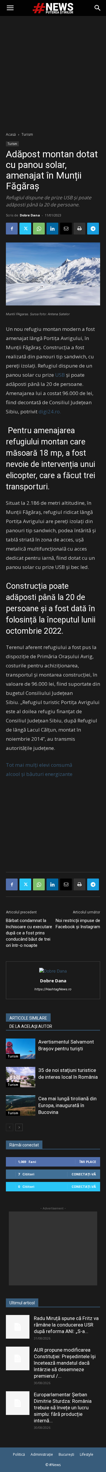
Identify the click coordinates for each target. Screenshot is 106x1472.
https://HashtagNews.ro (53, 989)
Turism (27, 134)
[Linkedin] (52, 228)
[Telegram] (93, 228)
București (66, 1454)
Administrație (42, 1454)
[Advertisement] (53, 72)
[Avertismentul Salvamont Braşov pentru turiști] (20, 1049)
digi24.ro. (50, 411)
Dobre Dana (30, 215)
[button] (10, 8)
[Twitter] (25, 228)
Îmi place (88, 1161)
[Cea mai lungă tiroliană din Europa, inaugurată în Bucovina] (20, 1105)
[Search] (98, 8)
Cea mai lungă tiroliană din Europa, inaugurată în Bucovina (67, 1105)
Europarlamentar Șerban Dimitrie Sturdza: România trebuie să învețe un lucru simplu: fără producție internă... (63, 1408)
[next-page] (19, 1127)
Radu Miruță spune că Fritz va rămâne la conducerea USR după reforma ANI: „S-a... (66, 1324)
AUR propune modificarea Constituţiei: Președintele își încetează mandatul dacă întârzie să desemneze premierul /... (65, 1363)
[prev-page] (9, 1127)
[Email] (66, 228)
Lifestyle (86, 1454)
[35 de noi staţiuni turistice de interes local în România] (20, 1077)
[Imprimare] (79, 228)
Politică (19, 1454)
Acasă (11, 134)
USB (60, 374)
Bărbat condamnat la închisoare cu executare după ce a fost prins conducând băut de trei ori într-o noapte (29, 933)
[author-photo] (53, 970)
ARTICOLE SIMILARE (28, 1018)
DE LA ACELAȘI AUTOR (30, 1026)
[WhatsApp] (39, 228)
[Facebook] (12, 228)
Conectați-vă (84, 1174)
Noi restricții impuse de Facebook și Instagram (78, 923)
